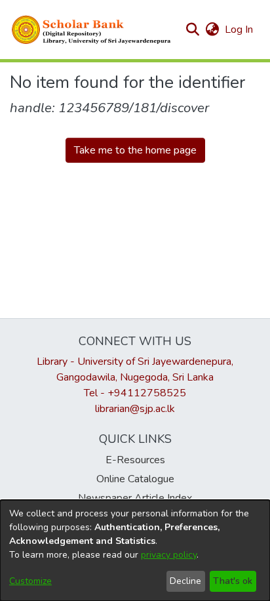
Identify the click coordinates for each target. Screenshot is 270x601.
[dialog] (135, 550)
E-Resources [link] (135, 460)
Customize (30, 581)
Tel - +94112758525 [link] (135, 393)
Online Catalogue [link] (135, 479)
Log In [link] (239, 29)
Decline (185, 581)
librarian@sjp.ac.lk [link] (135, 409)
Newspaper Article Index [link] (135, 498)
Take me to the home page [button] (135, 150)
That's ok (232, 581)
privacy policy (169, 555)
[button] (92, 29)
